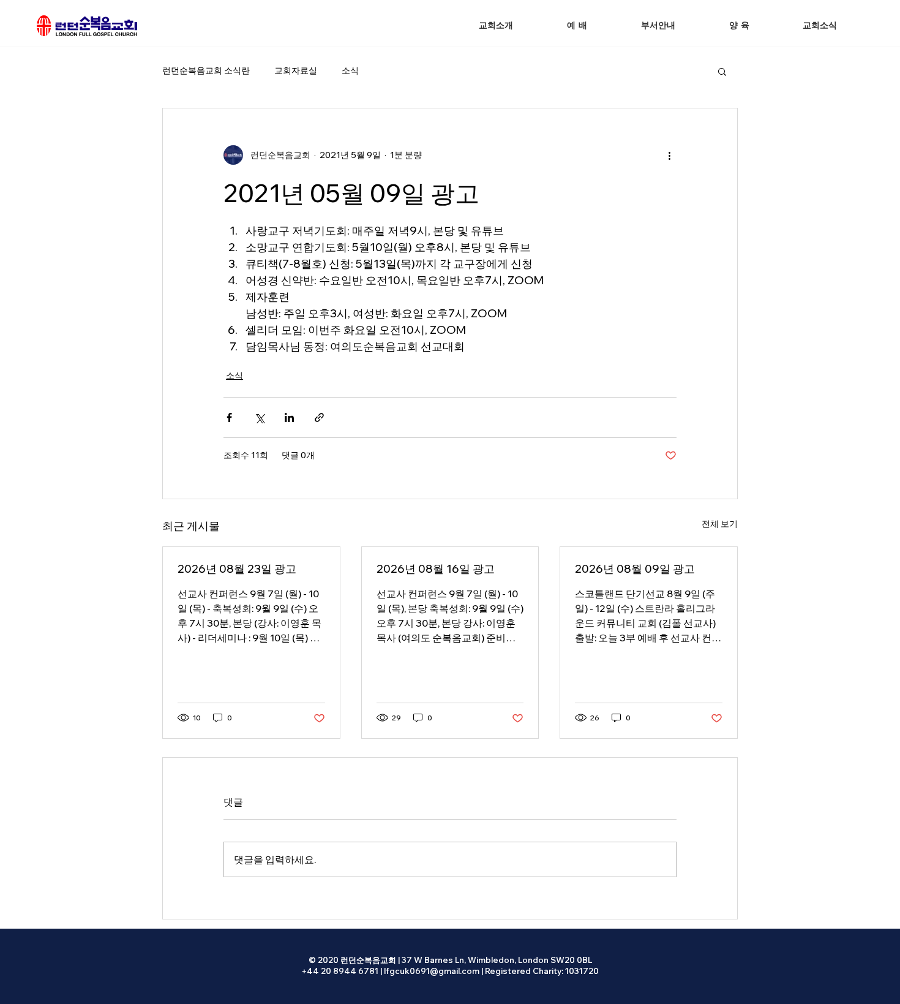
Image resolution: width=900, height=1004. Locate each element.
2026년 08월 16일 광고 (436, 569)
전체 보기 (720, 523)
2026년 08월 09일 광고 (635, 569)
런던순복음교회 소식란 (206, 70)
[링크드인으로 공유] (289, 417)
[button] (577, 26)
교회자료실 (295, 70)
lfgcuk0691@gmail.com (431, 971)
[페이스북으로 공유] (229, 417)
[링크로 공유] (319, 417)
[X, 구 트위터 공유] (259, 417)
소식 (350, 70)
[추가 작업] (669, 155)
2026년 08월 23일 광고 (237, 569)
